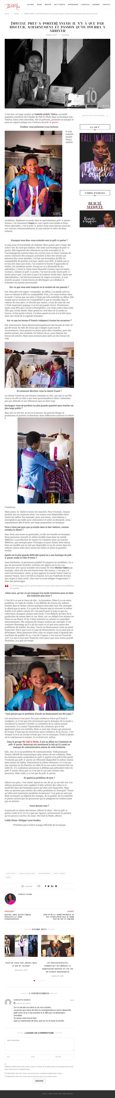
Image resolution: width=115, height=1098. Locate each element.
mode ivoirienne (44, 873)
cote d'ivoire (10, 873)
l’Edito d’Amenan (95, 193)
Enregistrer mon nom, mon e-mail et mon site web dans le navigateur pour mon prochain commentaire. (39, 1068)
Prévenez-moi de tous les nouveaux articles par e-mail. (32, 1076)
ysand (8, 877)
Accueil (30, 4)
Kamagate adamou (22, 1000)
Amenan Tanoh (25, 894)
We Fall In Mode (30, 742)
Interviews (73, 4)
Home (7, 14)
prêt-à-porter (51, 122)
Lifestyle (85, 4)
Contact (106, 4)
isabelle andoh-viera (27, 873)
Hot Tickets (59, 4)
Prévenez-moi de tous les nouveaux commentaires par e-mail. (35, 1073)
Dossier (96, 4)
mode (39, 4)
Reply (72, 1000)
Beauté (48, 4)
